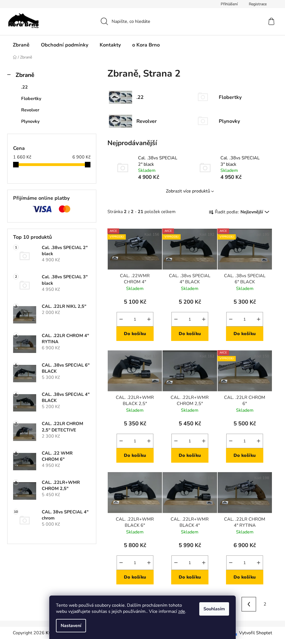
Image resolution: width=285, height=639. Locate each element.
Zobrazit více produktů (188, 191)
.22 (24, 87)
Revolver (30, 110)
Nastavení (71, 626)
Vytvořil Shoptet (255, 633)
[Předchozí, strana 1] (249, 604)
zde (181, 611)
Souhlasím (214, 609)
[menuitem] (21, 44)
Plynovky (30, 121)
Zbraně (25, 75)
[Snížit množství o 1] (121, 319)
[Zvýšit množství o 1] (149, 319)
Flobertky (31, 99)
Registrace (258, 4)
